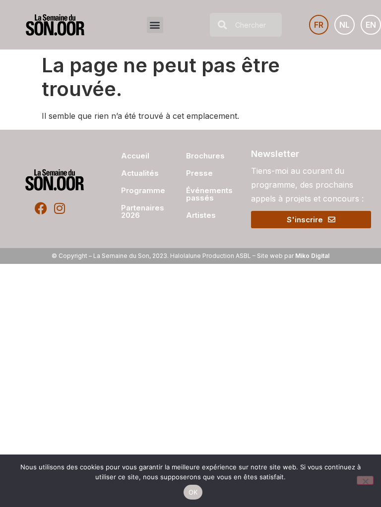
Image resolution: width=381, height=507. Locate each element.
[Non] (365, 480)
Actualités (139, 173)
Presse (199, 173)
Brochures (205, 155)
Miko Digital (312, 255)
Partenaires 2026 (139, 211)
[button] (155, 25)
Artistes (201, 215)
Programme (139, 190)
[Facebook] (41, 208)
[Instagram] (59, 208)
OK (193, 492)
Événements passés (209, 194)
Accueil (135, 155)
